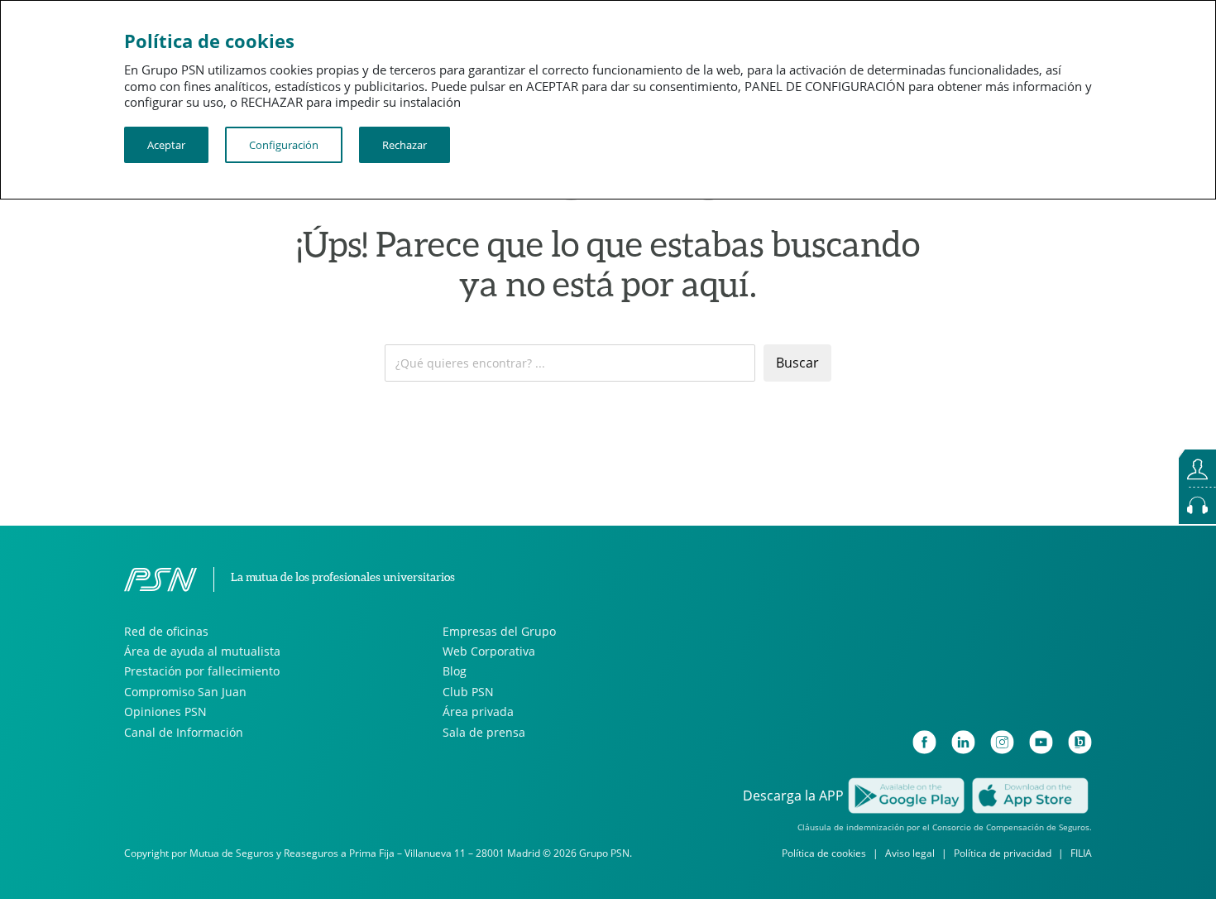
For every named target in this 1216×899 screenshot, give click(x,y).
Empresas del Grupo (499, 631)
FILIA (1081, 853)
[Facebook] (924, 742)
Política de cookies (824, 853)
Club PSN (468, 691)
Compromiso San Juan (185, 691)
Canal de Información (183, 732)
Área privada (478, 711)
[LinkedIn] (963, 742)
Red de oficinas (166, 631)
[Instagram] (1002, 742)
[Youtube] (1041, 742)
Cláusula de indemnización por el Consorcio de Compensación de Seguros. (944, 827)
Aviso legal (910, 853)
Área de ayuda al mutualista (202, 651)
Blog (455, 671)
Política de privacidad (1002, 853)
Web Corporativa (489, 651)
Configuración (283, 144)
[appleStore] (1030, 794)
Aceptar (166, 144)
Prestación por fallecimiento (202, 671)
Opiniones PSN (165, 711)
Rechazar (404, 144)
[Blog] (1080, 742)
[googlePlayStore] (906, 794)
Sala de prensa (484, 732)
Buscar (797, 362)
